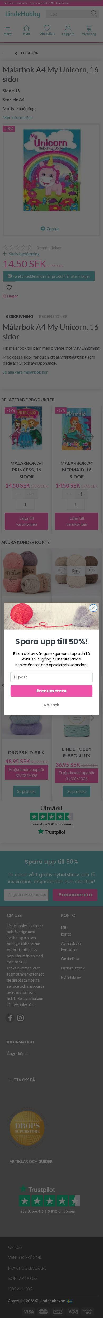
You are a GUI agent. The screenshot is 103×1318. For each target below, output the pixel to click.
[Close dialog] (93, 607)
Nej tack (51, 705)
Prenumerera (51, 691)
